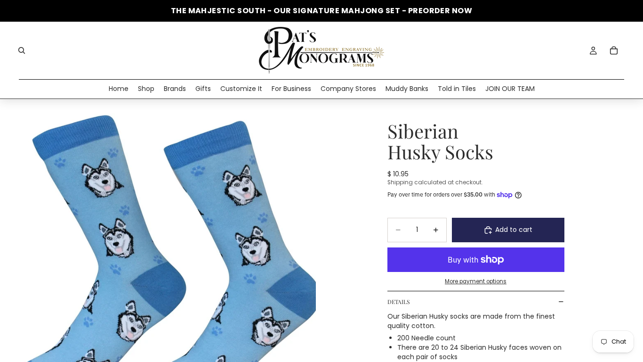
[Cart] (613, 50)
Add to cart (513, 229)
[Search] (21, 50)
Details (398, 301)
